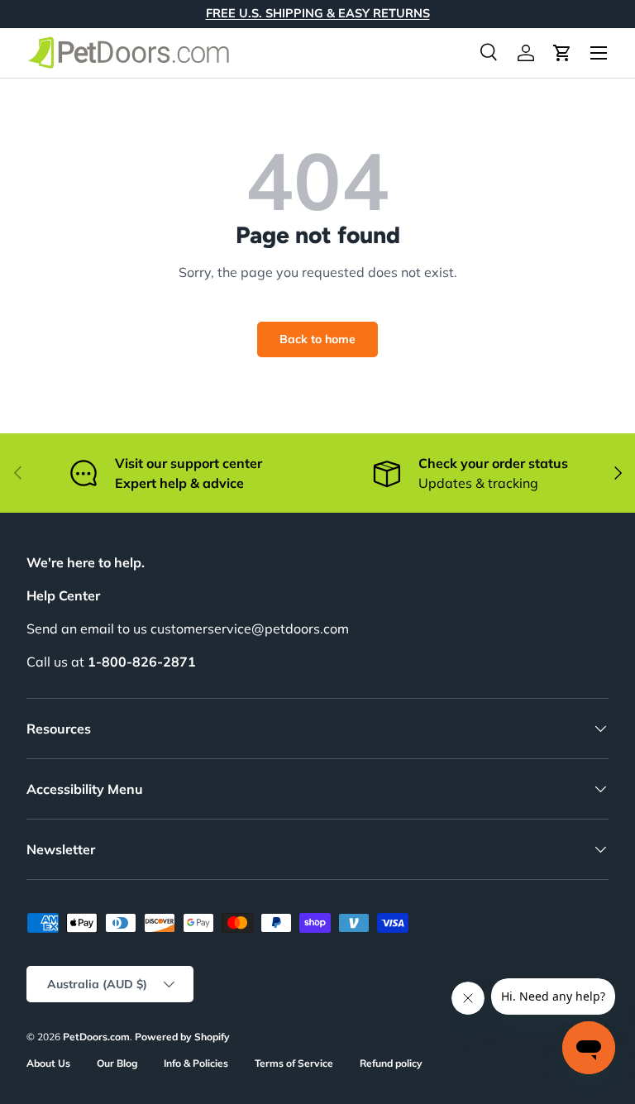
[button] (562, 53)
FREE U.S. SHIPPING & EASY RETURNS (318, 13)
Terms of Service (294, 1063)
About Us (48, 1063)
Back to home (317, 339)
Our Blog (117, 1063)
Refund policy (391, 1063)
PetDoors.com (96, 1036)
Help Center (63, 595)
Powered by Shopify (182, 1036)
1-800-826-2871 (142, 661)
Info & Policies (196, 1063)
